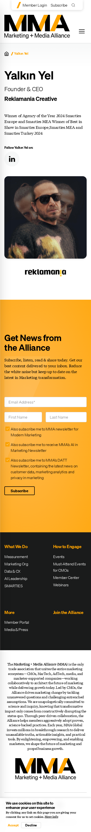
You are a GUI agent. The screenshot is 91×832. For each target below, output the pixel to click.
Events (59, 556)
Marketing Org (16, 564)
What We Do (15, 546)
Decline (31, 825)
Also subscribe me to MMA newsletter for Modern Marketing (45, 432)
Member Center (66, 577)
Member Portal (16, 622)
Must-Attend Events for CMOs (69, 567)
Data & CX (12, 571)
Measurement (16, 556)
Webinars (61, 585)
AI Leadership (15, 578)
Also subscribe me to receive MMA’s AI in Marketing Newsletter (44, 447)
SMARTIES (13, 586)
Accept (13, 825)
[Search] (74, 5)
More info (51, 817)
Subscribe (59, 5)
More (9, 612)
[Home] (6, 54)
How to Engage (67, 546)
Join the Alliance (68, 612)
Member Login (35, 5)
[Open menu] (82, 31)
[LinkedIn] (11, 158)
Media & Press (16, 629)
